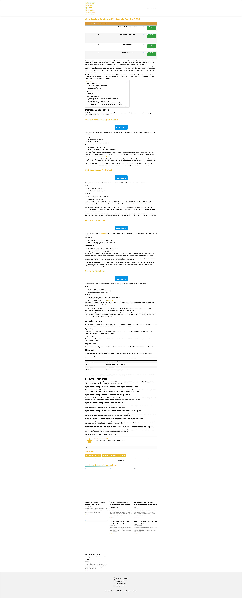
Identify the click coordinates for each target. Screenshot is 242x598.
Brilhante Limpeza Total (95, 88)
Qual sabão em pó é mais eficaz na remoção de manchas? (104, 98)
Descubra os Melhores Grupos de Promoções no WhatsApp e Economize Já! (145, 504)
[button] (89, 455)
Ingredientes (92, 93)
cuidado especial (105, 156)
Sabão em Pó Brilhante (95, 90)
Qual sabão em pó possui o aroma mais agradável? (102, 99)
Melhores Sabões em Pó (93, 84)
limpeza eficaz (103, 233)
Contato (153, 8)
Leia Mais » (87, 514)
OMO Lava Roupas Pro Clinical (96, 87)
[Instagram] (86, 447)
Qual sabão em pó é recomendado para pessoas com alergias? (106, 103)
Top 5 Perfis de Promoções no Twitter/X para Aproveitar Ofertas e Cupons (95, 557)
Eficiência (91, 95)
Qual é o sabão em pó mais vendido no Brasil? (101, 101)
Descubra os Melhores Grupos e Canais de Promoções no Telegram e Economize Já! (120, 504)
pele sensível (96, 414)
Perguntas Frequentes (93, 96)
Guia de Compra (91, 92)
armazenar (110, 300)
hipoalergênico (141, 203)
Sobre (147, 8)
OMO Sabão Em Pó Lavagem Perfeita (98, 85)
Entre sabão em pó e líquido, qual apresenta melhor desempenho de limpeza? (108, 106)
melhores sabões (105, 113)
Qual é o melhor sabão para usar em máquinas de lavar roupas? (105, 104)
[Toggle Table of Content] (126, 82)
